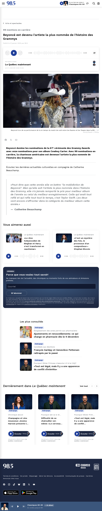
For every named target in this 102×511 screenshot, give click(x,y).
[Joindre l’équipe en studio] (87, 3)
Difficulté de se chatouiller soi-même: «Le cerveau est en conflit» (50, 421)
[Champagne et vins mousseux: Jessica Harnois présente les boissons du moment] (18, 401)
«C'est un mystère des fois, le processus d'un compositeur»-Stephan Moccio (83, 243)
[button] (11, 506)
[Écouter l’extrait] (14, 53)
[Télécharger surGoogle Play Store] (29, 493)
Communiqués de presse (74, 476)
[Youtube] (34, 484)
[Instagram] (9, 484)
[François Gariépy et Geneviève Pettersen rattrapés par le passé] (26, 348)
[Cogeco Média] (83, 468)
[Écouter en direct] (62, 3)
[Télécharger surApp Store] (11, 493)
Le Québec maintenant (18, 64)
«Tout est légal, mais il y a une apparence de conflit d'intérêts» (84, 421)
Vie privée (24, 476)
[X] (29, 484)
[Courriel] (16, 139)
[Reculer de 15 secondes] (7, 53)
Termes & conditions (11, 476)
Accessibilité (59, 476)
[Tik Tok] (14, 484)
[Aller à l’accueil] (11, 4)
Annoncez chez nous (11, 478)
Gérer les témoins (46, 476)
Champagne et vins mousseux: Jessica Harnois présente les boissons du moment (18, 421)
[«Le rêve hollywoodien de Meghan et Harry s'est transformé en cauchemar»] (14, 238)
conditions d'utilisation (31, 304)
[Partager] (94, 53)
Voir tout (84, 386)
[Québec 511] (96, 469)
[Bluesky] (19, 484)
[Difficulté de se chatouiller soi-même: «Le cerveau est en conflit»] (51, 401)
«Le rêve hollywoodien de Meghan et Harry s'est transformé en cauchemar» (34, 243)
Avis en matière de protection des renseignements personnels (42, 301)
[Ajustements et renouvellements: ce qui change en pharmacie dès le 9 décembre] (26, 332)
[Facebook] (5, 139)
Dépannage (33, 476)
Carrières (89, 476)
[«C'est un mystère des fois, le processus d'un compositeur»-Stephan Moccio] (64, 238)
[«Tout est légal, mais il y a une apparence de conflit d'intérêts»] (26, 365)
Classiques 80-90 (77, 4)
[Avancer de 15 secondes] (20, 53)
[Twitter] (11, 139)
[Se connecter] (98, 3)
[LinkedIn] (24, 484)
